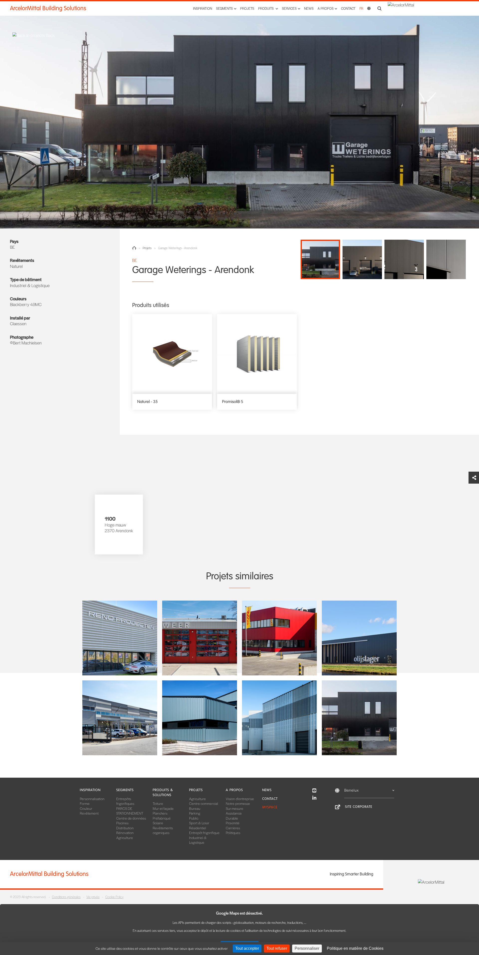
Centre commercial (203, 803)
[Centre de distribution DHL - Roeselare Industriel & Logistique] (279, 638)
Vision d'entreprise (240, 798)
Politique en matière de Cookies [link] (355, 948)
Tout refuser (276, 948)
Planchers (160, 813)
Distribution (125, 827)
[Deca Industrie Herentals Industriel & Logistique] (279, 717)
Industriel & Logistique (198, 840)
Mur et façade (163, 808)
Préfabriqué (162, 818)
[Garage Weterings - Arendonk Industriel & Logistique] (359, 717)
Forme (85, 803)
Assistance (234, 813)
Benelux (351, 790)
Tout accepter (247, 948)
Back (50, 35)
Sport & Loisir (199, 822)
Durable (232, 818)
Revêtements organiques (163, 830)
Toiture (158, 803)
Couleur (86, 808)
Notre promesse (238, 803)
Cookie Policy (114, 896)
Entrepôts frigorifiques (125, 801)
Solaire (158, 822)
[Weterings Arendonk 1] (239, 114)
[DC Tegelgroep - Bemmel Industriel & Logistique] (119, 717)
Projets (247, 8)
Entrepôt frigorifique (204, 832)
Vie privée (93, 896)
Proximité (233, 822)
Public (193, 818)
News (309, 8)
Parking (194, 813)
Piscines (122, 822)
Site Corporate (358, 807)
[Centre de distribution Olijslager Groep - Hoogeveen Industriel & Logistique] (359, 638)
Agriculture (124, 837)
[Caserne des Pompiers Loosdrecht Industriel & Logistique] (199, 638)
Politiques (233, 832)
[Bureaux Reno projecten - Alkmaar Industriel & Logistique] (119, 638)
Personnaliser (307, 948)
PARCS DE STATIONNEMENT (129, 811)
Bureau (194, 808)
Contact (348, 8)
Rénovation (125, 832)
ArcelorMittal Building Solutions (48, 8)
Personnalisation (92, 798)
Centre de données (131, 818)
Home (134, 248)
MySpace (269, 807)
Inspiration (202, 8)
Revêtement (89, 813)
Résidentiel (197, 827)
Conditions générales (66, 896)
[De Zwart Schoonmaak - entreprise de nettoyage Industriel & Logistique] (199, 717)
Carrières (233, 827)
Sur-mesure (234, 808)
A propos (234, 790)
